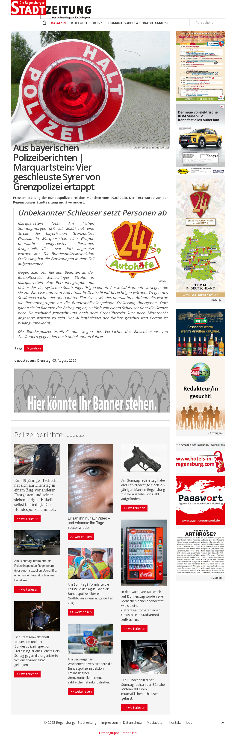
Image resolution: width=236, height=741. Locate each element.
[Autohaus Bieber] (200, 139)
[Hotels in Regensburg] (200, 461)
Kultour (79, 22)
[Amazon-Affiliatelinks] (200, 444)
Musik (97, 22)
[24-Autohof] (200, 237)
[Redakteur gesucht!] (200, 394)
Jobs (189, 722)
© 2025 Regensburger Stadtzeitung (70, 722)
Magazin (58, 22)
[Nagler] (200, 332)
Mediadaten (155, 722)
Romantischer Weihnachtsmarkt (138, 22)
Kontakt (175, 722)
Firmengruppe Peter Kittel (118, 733)
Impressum (109, 722)
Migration (34, 348)
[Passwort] (200, 500)
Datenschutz (132, 722)
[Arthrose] (200, 551)
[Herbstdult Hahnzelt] (200, 65)
